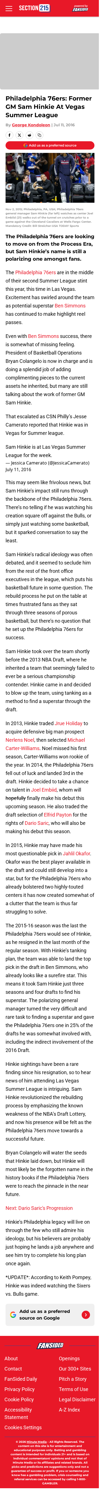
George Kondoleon (31, 124)
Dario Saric (37, 823)
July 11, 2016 (18, 469)
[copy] (39, 135)
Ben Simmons (70, 306)
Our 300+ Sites (75, 1369)
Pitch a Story (73, 1379)
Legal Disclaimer (77, 1399)
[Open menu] (9, 8)
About (11, 1358)
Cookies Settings (23, 1427)
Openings (69, 1358)
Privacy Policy (19, 1389)
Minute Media (37, 1442)
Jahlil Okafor (76, 853)
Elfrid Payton (58, 815)
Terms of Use (73, 1389)
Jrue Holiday (68, 723)
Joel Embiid (44, 790)
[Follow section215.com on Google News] (86, 1315)
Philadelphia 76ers (35, 272)
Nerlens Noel (20, 740)
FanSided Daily (20, 1379)
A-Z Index (69, 1410)
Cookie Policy (19, 1399)
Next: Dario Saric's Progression (39, 1208)
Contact (13, 1369)
